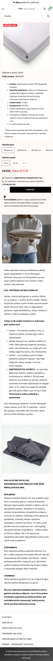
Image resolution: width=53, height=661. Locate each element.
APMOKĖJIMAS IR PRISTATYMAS (17, 639)
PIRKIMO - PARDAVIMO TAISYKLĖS (17, 644)
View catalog (3, 9)
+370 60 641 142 (9, 184)
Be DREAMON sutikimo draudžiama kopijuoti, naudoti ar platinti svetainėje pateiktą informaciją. (26, 654)
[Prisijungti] (44, 9)
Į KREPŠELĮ (30, 190)
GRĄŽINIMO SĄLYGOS (12, 633)
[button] (8, 188)
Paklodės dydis (8, 145)
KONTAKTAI (7, 622)
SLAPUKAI (6, 617)
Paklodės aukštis (8, 157)
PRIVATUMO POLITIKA (12, 628)
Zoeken (48, 16)
